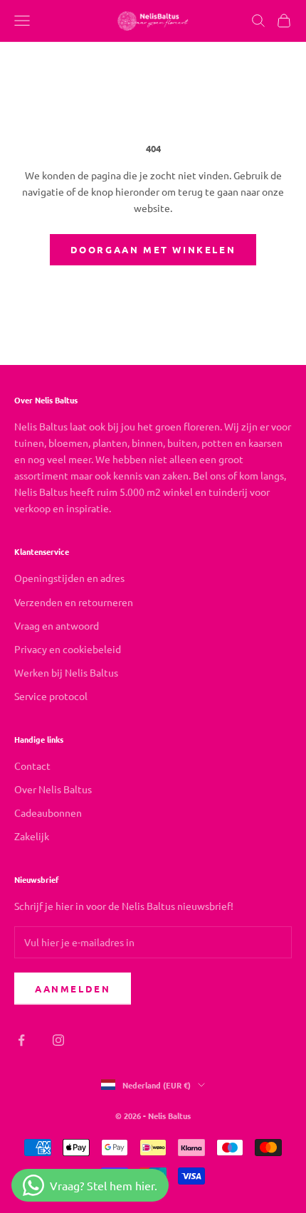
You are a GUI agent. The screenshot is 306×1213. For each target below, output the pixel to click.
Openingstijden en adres (69, 577)
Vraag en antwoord (56, 625)
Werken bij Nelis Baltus (66, 672)
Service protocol (51, 695)
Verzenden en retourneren (73, 601)
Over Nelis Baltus (53, 789)
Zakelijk (31, 836)
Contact (32, 765)
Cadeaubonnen (48, 812)
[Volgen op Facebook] (21, 1040)
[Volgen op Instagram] (58, 1040)
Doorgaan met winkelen (153, 249)
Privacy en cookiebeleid (67, 648)
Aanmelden (72, 988)
